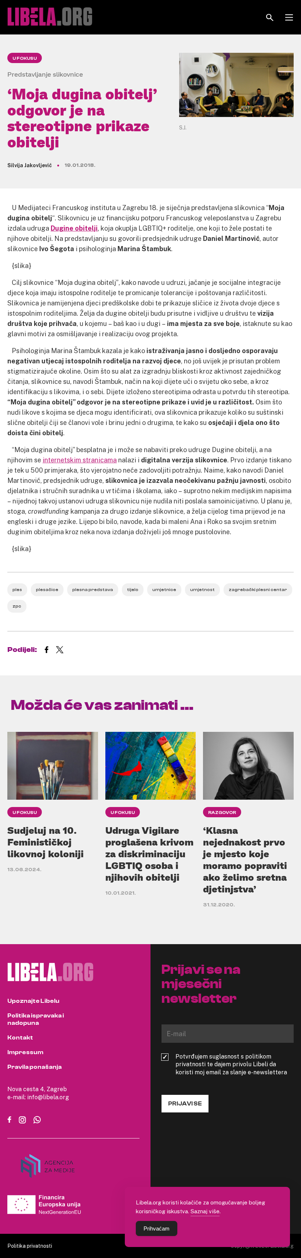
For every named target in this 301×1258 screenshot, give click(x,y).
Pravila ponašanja (34, 1067)
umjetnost (202, 589)
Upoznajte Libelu (33, 1001)
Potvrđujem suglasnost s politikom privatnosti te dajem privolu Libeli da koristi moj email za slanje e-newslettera (231, 1064)
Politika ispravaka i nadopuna (35, 1019)
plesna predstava (92, 589)
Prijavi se (185, 1103)
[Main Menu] (289, 17)
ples (17, 589)
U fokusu (24, 58)
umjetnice (164, 589)
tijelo (132, 589)
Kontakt (20, 1037)
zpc (16, 606)
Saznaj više (205, 1211)
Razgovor (222, 812)
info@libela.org (48, 1097)
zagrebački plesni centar (258, 589)
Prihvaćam (157, 1228)
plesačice (47, 589)
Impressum (25, 1052)
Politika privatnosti (29, 1246)
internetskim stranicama (80, 460)
